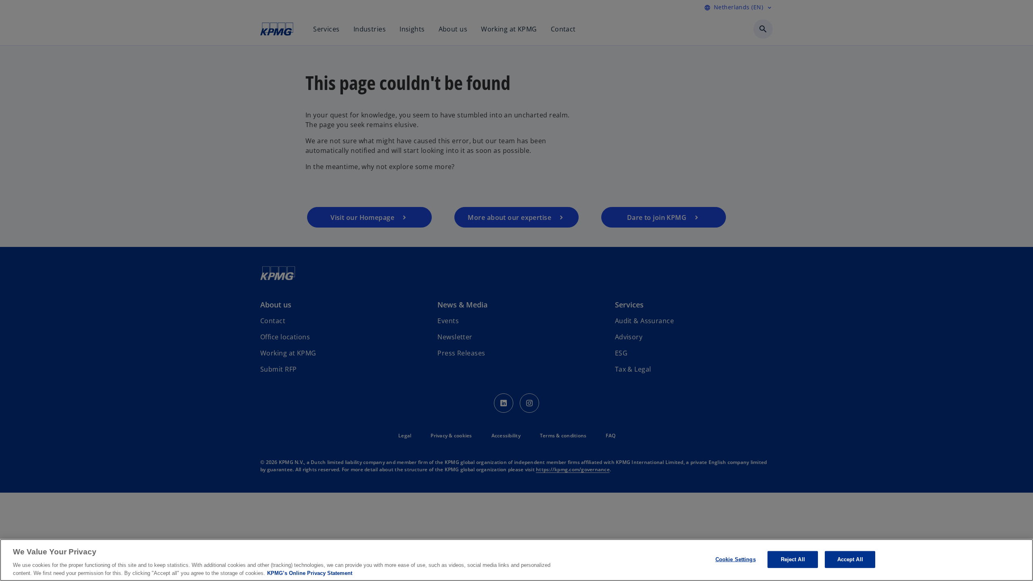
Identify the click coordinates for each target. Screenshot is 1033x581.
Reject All (793, 559)
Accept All (850, 559)
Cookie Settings (735, 559)
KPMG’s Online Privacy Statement (309, 573)
